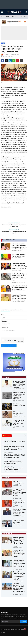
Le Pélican (14, 282)
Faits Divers (15, 17)
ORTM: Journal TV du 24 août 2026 (14, 442)
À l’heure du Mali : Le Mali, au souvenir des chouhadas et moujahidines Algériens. (19, 395)
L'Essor (13, 291)
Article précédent (14, 223)
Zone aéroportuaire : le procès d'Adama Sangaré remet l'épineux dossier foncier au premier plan (19, 541)
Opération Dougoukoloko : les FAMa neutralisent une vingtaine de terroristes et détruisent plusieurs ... (19, 588)
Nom (2, 314)
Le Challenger (15, 484)
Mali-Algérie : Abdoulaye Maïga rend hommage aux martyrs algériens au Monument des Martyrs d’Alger (14, 448)
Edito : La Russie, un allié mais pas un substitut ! (19, 413)
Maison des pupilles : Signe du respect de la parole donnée (14, 225)
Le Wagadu (15, 546)
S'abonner (23, 621)
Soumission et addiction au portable (19, 404)
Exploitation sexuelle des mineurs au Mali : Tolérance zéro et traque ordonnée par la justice (19, 297)
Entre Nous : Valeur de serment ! (18, 521)
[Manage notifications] (25, 629)
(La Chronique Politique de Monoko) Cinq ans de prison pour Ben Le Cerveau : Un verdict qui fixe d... (19, 277)
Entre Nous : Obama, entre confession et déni (19, 502)
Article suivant (13, 229)
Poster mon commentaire (8, 346)
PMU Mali (8, 17)
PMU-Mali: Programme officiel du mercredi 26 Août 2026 (13, 462)
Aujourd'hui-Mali (16, 497)
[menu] (2, 12)
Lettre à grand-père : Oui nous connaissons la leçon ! (14, 232)
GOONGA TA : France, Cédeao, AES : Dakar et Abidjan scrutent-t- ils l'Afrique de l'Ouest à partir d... (19, 492)
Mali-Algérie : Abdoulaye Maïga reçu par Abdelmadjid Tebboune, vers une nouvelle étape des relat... (14, 455)
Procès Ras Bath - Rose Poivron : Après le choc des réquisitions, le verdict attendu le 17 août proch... (19, 266)
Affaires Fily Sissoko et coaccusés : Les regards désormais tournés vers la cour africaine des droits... (19, 246)
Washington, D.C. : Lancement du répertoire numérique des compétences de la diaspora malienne (13, 470)
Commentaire (4, 327)
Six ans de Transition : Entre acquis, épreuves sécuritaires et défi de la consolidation (19, 512)
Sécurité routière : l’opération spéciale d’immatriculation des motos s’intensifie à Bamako (19, 553)
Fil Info (2, 17)
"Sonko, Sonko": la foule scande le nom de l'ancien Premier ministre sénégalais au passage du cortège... (19, 575)
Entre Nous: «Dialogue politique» (19, 482)
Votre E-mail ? (4, 321)
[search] (26, 12)
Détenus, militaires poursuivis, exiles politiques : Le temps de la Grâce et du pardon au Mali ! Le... (19, 563)
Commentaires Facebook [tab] (17, 310)
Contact (3, 632)
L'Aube (13, 301)
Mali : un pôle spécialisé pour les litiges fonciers (18, 255)
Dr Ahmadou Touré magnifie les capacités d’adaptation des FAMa (19, 423)
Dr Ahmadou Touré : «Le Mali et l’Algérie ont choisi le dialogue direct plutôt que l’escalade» (19, 384)
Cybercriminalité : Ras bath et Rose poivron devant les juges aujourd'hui (19, 287)
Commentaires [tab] (5, 310)
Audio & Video (23, 17)
